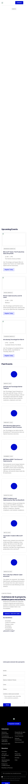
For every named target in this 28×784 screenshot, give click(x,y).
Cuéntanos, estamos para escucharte (11, 693)
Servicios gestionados (5, 733)
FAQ (16, 760)
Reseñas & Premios (7, 767)
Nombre (5, 670)
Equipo (4, 757)
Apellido (5, 675)
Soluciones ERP (19, 742)
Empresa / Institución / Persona (9, 680)
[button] (25, 2)
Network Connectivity (18, 739)
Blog (16, 751)
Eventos (17, 757)
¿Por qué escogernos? (5, 754)
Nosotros (4, 751)
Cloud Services (19, 736)
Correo (4, 684)
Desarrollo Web (6, 743)
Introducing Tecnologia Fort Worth (13, 339)
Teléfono (5, 689)
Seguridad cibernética (5, 740)
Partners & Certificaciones (6, 764)
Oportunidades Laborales (6, 760)
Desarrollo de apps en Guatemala (20, 733)
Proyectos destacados (18, 754)
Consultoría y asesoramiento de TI (7, 736)
